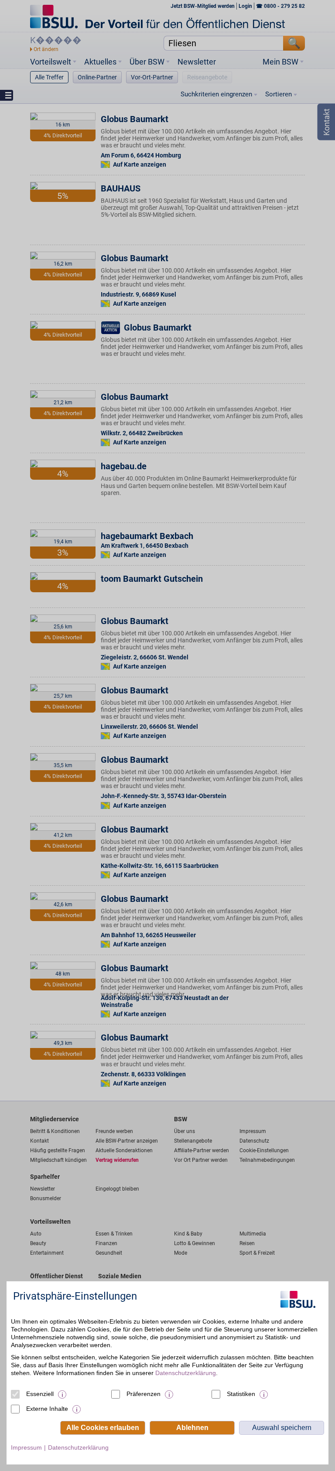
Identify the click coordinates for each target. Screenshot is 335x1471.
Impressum (26, 1447)
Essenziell (40, 1393)
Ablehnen (192, 1427)
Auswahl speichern (281, 1427)
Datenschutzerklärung (185, 1372)
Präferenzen (143, 1393)
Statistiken (241, 1393)
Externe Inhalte (47, 1408)
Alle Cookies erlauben (102, 1427)
